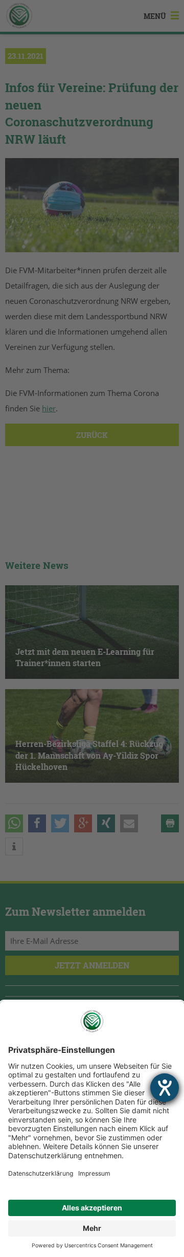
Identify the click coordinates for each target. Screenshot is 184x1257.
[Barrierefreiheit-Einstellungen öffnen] (164, 1087)
